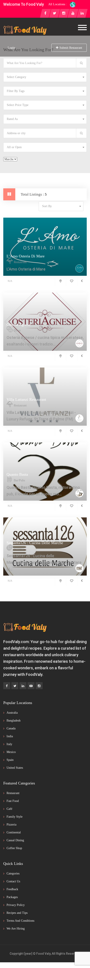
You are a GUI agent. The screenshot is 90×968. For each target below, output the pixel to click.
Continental (14, 832)
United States (15, 767)
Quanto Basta (17, 474)
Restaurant (13, 793)
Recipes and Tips (17, 912)
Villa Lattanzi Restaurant (26, 399)
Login (11, 47)
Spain (10, 760)
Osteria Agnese (19, 324)
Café (9, 808)
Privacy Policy (16, 905)
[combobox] (45, 77)
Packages (12, 897)
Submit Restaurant (70, 47)
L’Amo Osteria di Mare (26, 256)
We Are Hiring (16, 928)
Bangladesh (14, 720)
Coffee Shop (14, 848)
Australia (12, 712)
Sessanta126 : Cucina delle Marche (35, 543)
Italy (9, 744)
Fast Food (13, 801)
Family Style (14, 816)
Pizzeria (11, 824)
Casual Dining (15, 840)
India (10, 736)
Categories (13, 873)
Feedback (12, 889)
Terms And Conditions (20, 920)
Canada (11, 728)
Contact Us (13, 881)
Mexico (11, 752)
